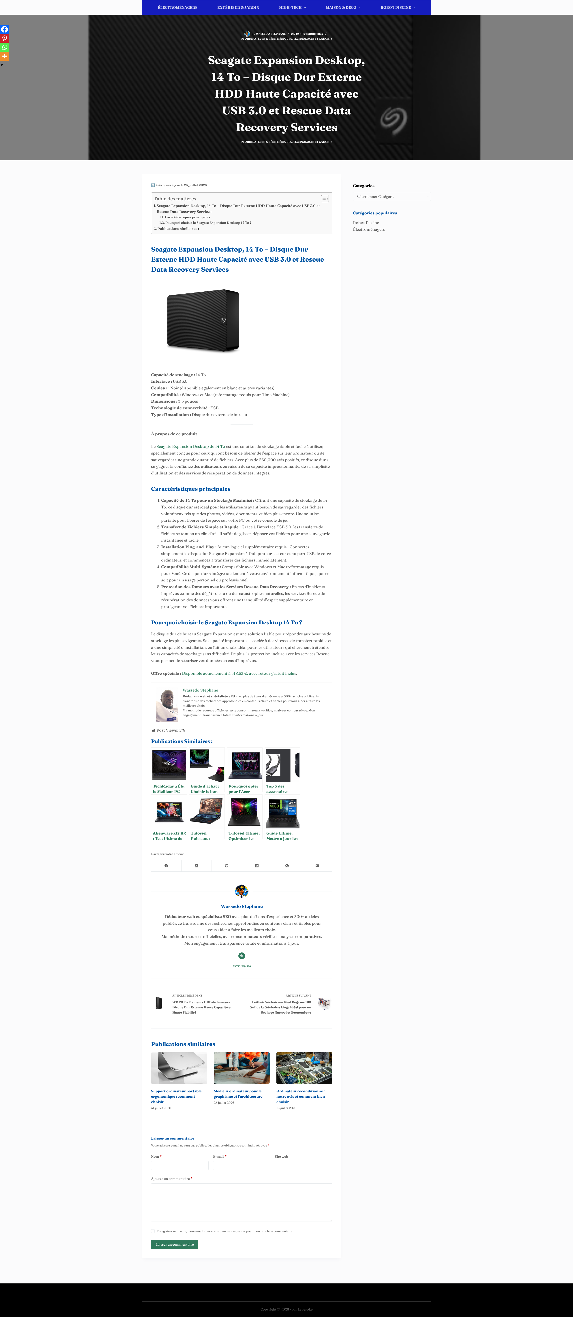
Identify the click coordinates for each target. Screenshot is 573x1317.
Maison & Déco (341, 7)
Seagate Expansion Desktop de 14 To (190, 446)
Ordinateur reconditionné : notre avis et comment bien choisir (300, 1096)
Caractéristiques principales (187, 217)
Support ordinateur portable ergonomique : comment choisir (176, 1096)
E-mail (220, 1156)
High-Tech (290, 7)
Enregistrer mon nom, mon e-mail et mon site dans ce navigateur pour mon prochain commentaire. (225, 1231)
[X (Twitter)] (197, 866)
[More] (4, 56)
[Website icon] (241, 955)
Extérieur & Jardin (238, 7)
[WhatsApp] (287, 866)
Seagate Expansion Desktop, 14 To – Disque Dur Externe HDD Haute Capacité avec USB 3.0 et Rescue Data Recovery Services (238, 208)
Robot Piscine (396, 7)
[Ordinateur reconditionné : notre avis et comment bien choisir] (304, 1068)
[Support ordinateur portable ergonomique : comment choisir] (179, 1068)
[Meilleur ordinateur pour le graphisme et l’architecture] (242, 1068)
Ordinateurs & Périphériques (268, 38)
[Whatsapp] (4, 47)
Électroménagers (177, 7)
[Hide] (2, 65)
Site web (281, 1156)
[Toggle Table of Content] (323, 199)
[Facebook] (4, 29)
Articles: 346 (242, 966)
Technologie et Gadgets (312, 38)
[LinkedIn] (257, 866)
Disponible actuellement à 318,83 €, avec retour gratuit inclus (239, 673)
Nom (156, 1156)
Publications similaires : (178, 228)
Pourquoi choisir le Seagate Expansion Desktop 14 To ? (208, 223)
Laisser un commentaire (175, 1244)
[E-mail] (317, 866)
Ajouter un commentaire (171, 1178)
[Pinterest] (4, 38)
